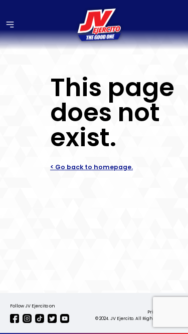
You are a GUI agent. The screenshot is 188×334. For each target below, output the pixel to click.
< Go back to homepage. (91, 167)
